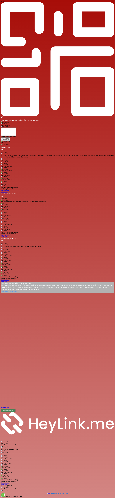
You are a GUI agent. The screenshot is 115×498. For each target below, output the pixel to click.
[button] (57, 352)
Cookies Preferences (8, 410)
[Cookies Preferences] (3, 495)
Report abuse (5, 407)
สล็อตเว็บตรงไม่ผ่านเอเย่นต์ (9, 291)
